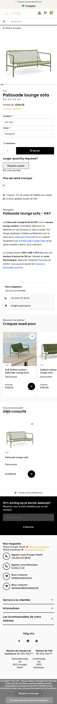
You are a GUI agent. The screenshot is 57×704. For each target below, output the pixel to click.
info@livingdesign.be (21, 305)
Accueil (16, 28)
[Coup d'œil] (31, 386)
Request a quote (15, 165)
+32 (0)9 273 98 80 (20, 298)
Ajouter (36, 150)
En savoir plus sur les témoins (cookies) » (29, 700)
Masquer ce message (29, 693)
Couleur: (8, 116)
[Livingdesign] (11, 13)
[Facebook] (19, 641)
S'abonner (28, 527)
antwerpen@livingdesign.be (24, 588)
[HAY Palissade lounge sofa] (20, 437)
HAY (5, 91)
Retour (9, 28)
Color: (7, 128)
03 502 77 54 (17, 567)
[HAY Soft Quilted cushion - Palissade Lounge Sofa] (20, 349)
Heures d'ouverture (39, 547)
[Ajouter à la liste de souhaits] (4, 185)
